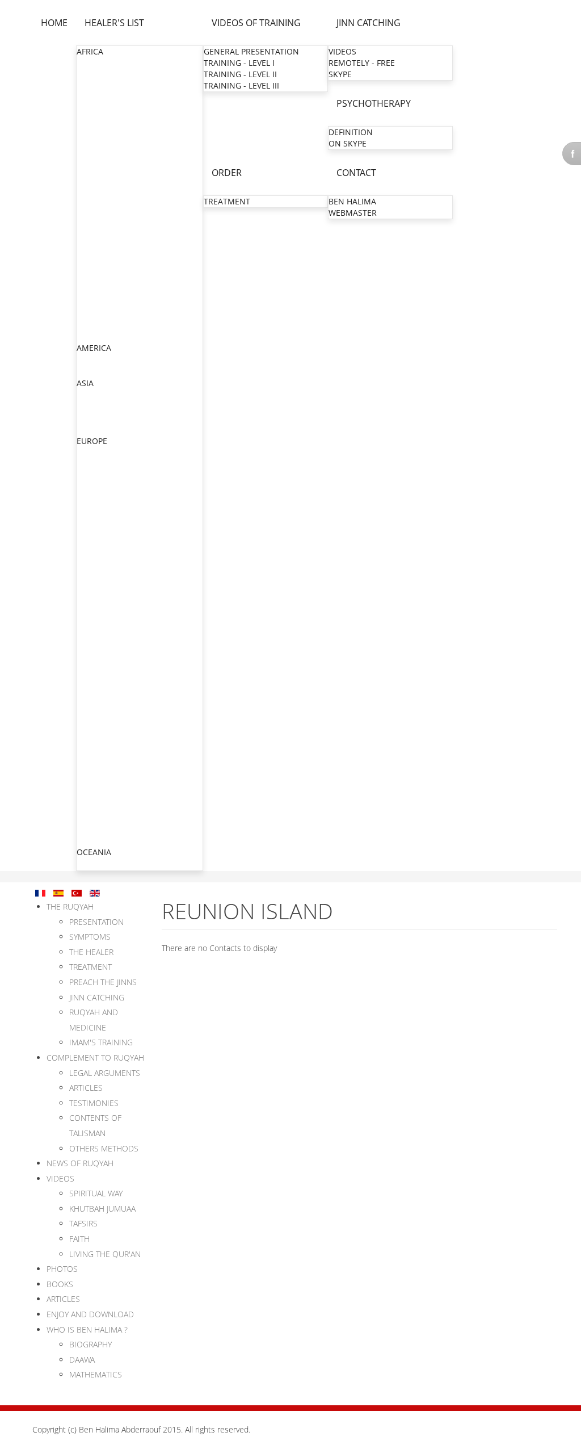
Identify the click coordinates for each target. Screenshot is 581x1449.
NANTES (93, 669)
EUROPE (92, 440)
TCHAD (90, 313)
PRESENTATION (96, 921)
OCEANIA (94, 852)
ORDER (227, 172)
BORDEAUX (99, 657)
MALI (86, 211)
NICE (87, 612)
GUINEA (92, 176)
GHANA (91, 165)
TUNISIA (92, 335)
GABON (91, 142)
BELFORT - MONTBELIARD (126, 726)
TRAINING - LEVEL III (241, 85)
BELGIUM (94, 452)
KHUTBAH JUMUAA (102, 1208)
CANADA (93, 359)
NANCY (91, 601)
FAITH (79, 1238)
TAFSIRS (83, 1223)
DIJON (89, 703)
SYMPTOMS (90, 936)
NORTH (92, 498)
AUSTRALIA (98, 863)
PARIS (88, 487)
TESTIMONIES (94, 1103)
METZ (88, 521)
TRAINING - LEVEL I (239, 62)
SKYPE (340, 74)
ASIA (85, 383)
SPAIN (88, 828)
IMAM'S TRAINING (101, 1042)
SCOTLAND (98, 794)
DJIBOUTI (94, 131)
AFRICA (90, 51)
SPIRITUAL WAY (96, 1193)
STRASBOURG (103, 532)
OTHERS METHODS (103, 1148)
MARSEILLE (98, 589)
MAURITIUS (98, 233)
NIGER (89, 256)
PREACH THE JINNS (103, 982)
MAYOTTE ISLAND (111, 691)
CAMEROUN (100, 108)
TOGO (88, 324)
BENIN (89, 86)
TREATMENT (227, 201)
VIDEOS (342, 51)
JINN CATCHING (368, 22)
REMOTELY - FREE (362, 62)
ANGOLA (93, 74)
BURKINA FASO (105, 97)
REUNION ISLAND (111, 680)
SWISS (88, 806)
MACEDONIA (101, 783)
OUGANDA (97, 279)
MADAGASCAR (104, 199)
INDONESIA (98, 406)
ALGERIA (93, 63)
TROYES (92, 714)
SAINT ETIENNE (107, 635)
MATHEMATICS (95, 1374)
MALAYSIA (96, 429)
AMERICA (94, 347)
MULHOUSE (99, 544)
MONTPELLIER (104, 578)
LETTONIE (95, 840)
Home (54, 22)
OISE (86, 510)
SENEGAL (94, 290)
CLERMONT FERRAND (118, 646)
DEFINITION (351, 132)
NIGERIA (92, 267)
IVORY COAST (102, 188)
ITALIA (88, 760)
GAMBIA (92, 154)
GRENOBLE (98, 567)
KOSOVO (93, 772)
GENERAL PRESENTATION (251, 51)
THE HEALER (91, 952)
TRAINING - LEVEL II (240, 74)
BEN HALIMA (352, 201)
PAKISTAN (96, 417)
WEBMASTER (353, 212)
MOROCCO (98, 245)
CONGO (92, 120)
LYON (88, 555)
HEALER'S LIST (114, 22)
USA (84, 371)
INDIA (88, 395)
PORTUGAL (97, 817)
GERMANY (96, 749)
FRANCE (92, 475)
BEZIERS (93, 623)
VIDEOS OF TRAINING (256, 22)
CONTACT (356, 172)
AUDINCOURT (103, 737)
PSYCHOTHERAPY (373, 103)
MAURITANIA (101, 222)
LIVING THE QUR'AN (105, 1254)
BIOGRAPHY (90, 1344)
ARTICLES (86, 1087)
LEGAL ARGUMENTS (104, 1072)
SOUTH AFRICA (105, 301)
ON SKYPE (348, 143)
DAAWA (82, 1359)
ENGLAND (96, 464)
